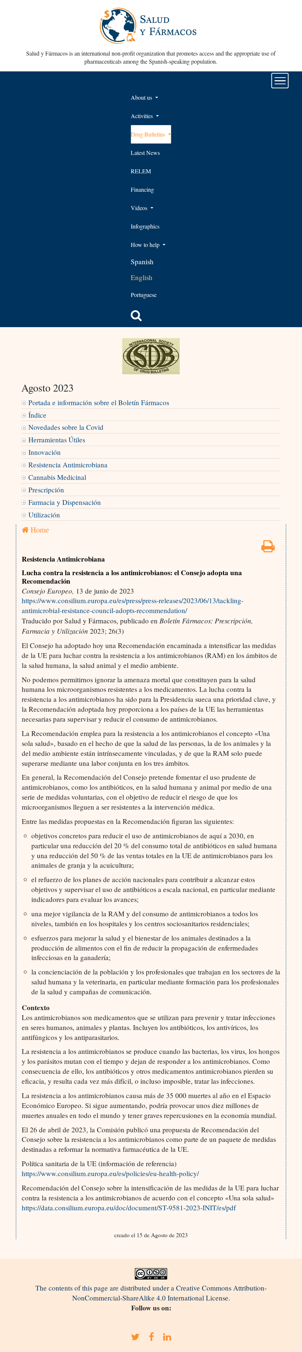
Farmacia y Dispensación (64, 502)
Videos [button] (140, 208)
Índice (37, 415)
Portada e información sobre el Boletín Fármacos (98, 402)
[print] (268, 548)
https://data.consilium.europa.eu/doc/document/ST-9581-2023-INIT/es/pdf (129, 1207)
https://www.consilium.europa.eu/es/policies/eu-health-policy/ (110, 1173)
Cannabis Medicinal (57, 477)
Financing (142, 189)
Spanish (142, 261)
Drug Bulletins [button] (148, 134)
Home (39, 529)
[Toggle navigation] (280, 80)
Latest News (145, 152)
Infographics (145, 226)
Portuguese (144, 294)
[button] (136, 315)
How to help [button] (146, 244)
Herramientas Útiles (56, 439)
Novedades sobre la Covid (65, 427)
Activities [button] (142, 116)
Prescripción (46, 489)
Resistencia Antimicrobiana (68, 464)
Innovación (44, 452)
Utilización (44, 514)
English (141, 277)
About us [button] (142, 97)
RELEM (141, 171)
